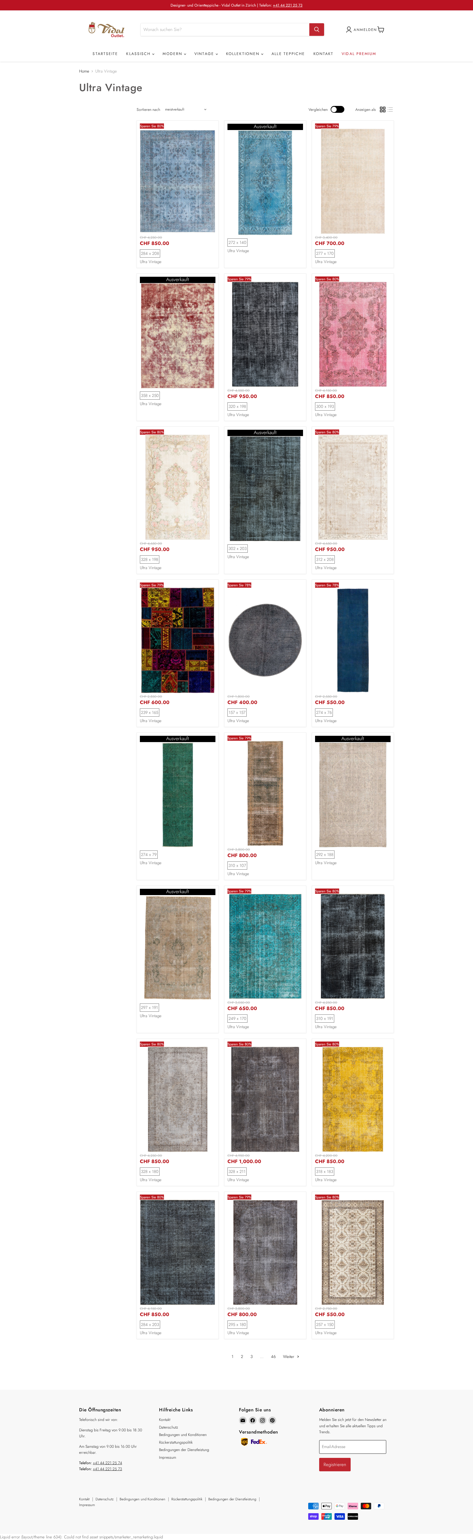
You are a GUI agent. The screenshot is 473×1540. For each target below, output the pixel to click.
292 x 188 (324, 855)
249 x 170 (237, 1019)
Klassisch (139, 53)
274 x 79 (149, 855)
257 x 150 (325, 1325)
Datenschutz (168, 1427)
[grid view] (383, 109)
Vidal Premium (359, 53)
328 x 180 (149, 1172)
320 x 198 (237, 406)
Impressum (167, 1457)
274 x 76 (324, 713)
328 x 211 (237, 1172)
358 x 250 (150, 396)
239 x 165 (149, 713)
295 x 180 (237, 1325)
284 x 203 (150, 1325)
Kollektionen (243, 53)
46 (273, 1357)
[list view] (390, 109)
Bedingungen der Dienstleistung (184, 1449)
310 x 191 (324, 1019)
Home (84, 71)
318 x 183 (324, 1172)
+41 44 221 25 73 (287, 5)
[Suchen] (316, 29)
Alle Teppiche (288, 53)
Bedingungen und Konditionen (183, 1434)
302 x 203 (238, 549)
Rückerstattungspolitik (176, 1442)
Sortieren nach (148, 109)
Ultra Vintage (150, 262)
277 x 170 (325, 253)
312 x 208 (325, 559)
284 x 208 (150, 253)
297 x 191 (149, 1008)
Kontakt (323, 53)
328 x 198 (149, 559)
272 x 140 (237, 243)
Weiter (289, 1357)
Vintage (205, 53)
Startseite (105, 53)
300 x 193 (325, 406)
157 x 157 (237, 713)
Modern (173, 53)
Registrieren (335, 1464)
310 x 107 (237, 866)
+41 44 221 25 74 (107, 1463)
